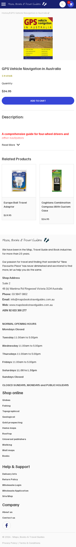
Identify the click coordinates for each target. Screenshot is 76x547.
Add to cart (38, 100)
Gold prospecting (12, 422)
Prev (6, 194)
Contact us (8, 517)
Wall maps (8, 450)
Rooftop (7, 433)
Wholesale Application (15, 490)
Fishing (6, 405)
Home (5, 12)
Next (69, 194)
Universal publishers (14, 438)
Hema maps (9, 427)
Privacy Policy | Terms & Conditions (21, 542)
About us (7, 511)
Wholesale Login (11, 484)
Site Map (7, 496)
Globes (6, 399)
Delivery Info (9, 473)
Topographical (10, 411)
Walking (7, 444)
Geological (8, 416)
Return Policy (10, 479)
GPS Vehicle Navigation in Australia (29, 12)
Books (5, 455)
